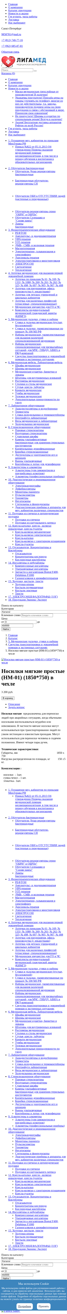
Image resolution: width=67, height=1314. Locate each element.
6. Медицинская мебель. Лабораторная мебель (35, 362)
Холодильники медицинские (32, 424)
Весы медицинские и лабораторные (36, 421)
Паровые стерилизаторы (29, 430)
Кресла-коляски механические (33, 531)
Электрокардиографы (28, 485)
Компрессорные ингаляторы (31, 565)
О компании (15, 7)
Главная (13, 4)
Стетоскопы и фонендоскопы (32, 504)
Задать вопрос (16, 707)
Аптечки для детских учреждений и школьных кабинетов (36, 296)
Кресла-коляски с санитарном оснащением (40, 541)
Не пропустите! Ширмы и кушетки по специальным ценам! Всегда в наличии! (38, 118)
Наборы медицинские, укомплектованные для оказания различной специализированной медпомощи (40, 337)
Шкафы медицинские (28, 365)
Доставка (13, 19)
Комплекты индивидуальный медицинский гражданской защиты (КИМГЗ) (36, 313)
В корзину (8, 698)
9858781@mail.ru (11, 34)
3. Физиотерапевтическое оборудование (31, 229)
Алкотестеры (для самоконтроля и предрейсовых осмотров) (35, 472)
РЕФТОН (20, 232)
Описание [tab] (14, 704)
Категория (7, 608)
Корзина (8, 73)
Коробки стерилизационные (31, 451)
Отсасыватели (23, 553)
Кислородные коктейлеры (30, 559)
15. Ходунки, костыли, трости (25, 581)
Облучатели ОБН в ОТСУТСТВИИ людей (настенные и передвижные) (40, 198)
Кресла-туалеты (24, 544)
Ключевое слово (10, 615)
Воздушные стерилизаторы (31, 433)
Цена (4, 618)
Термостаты (22, 411)
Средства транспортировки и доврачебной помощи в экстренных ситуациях (40, 358)
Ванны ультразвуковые (28, 461)
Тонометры (21, 498)
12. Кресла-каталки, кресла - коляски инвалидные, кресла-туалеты (29, 527)
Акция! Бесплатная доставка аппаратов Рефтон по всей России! (38, 124)
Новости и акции (18, 13)
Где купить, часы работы (22, 16)
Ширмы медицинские (28, 368)
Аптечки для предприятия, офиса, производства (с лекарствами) (35, 290)
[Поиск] (35, 70)
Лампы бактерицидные (24, 225)
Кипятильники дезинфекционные (35, 448)
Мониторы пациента (27, 491)
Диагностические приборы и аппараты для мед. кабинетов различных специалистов (40, 509)
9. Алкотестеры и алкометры (25, 467)
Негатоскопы (23, 501)
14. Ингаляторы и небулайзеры (26, 562)
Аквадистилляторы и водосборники (36, 408)
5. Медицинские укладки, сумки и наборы (33, 319)
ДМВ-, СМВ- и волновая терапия (34, 245)
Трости (19, 593)
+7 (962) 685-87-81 (12, 46)
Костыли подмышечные (29, 587)
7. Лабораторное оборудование (26, 405)
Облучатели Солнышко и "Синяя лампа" (30, 219)
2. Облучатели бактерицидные (26, 168)
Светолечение (23, 266)
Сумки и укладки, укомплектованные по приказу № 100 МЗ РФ (39, 330)
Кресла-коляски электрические (33, 535)
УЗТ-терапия (22, 242)
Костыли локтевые (26, 590)
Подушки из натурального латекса (35, 522)
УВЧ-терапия (23, 239)
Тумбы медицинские (27, 393)
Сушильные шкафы (26, 436)
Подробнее (24, 1306)
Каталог (13, 638)
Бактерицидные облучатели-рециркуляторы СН (32, 182)
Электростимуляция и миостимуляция (37, 260)
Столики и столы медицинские (33, 384)
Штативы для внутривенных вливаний (38, 377)
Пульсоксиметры (25, 494)
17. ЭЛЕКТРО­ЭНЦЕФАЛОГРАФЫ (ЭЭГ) (33, 596)
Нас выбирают (16, 22)
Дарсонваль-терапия (27, 257)
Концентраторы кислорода (31, 556)
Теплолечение (23, 269)
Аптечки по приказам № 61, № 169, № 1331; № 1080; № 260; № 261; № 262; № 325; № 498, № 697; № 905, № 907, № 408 (39, 282)
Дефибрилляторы (25, 488)
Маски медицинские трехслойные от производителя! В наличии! (37, 93)
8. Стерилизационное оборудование (29, 427)
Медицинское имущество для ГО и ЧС (37, 306)
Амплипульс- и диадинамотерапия (35, 236)
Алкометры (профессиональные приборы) (40, 476)
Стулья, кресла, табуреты (29, 387)
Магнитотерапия (25, 248)
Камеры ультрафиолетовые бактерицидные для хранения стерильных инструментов (39, 442)
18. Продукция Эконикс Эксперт (27, 599)
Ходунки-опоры (24, 584)
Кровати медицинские (28, 390)
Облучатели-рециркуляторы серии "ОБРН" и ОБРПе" (35, 213)
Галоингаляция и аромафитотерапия (36, 578)
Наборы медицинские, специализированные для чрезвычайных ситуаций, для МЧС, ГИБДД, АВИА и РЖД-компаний (39, 348)
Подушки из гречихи (27, 519)
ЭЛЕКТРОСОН (24, 263)
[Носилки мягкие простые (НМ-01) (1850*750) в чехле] (33, 662)
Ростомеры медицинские (29, 380)
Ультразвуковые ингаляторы (31, 568)
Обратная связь (10, 51)
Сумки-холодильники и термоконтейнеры (40, 414)
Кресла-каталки (24, 538)
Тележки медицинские (28, 396)
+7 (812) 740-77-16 (12, 40)
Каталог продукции (19, 10)
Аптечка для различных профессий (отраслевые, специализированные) (36, 302)
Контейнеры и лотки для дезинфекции (37, 464)
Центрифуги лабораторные (31, 417)
